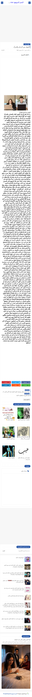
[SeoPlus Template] (28, 694)
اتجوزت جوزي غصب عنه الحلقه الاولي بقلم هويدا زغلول (13, 618)
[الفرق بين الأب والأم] (23, 432)
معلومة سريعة (11, 457)
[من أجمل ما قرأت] (8, 432)
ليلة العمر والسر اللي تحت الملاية (22, 639)
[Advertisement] (16, 24)
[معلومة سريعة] (8, 451)
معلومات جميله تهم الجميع (24, 419)
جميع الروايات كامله (20, 557)
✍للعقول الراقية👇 (10, 419)
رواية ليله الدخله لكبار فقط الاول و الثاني (16, 595)
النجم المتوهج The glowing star (11, 2)
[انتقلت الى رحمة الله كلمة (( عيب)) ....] (23, 451)
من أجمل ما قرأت (11, 438)
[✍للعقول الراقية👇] (8, 413)
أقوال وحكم (27, 44)
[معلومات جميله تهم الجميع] (23, 413)
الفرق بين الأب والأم (25, 438)
